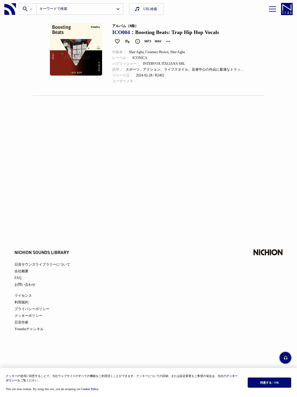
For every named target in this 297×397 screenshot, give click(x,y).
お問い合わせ (25, 284)
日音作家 (21, 322)
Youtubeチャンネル (29, 329)
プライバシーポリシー (32, 309)
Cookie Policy (89, 389)
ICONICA (140, 58)
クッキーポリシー (28, 316)
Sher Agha (136, 52)
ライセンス (23, 296)
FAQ (18, 278)
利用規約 (21, 302)
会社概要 (21, 271)
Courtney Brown (157, 52)
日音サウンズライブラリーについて (42, 264)
